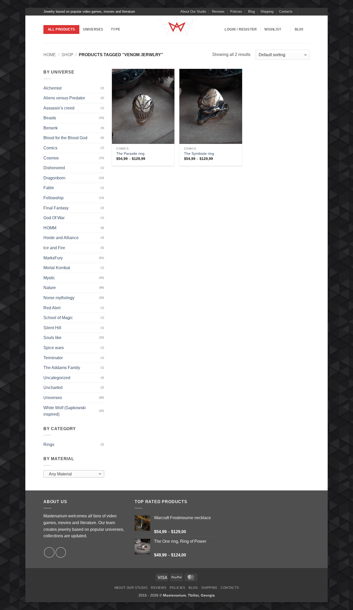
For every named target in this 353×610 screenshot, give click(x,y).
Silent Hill (52, 328)
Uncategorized (56, 378)
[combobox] (73, 473)
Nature (49, 287)
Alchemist (52, 88)
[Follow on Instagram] (307, 11)
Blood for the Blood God (65, 138)
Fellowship (53, 198)
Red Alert (51, 308)
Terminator (53, 358)
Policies (236, 11)
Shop (67, 55)
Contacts (286, 11)
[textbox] (72, 474)
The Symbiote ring (199, 153)
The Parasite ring (130, 153)
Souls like (52, 337)
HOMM (49, 228)
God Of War (54, 218)
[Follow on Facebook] (302, 11)
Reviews (218, 11)
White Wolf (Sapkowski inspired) (64, 411)
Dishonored (54, 168)
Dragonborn (54, 178)
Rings (48, 444)
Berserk (50, 128)
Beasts (49, 118)
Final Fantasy (55, 208)
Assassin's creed (58, 108)
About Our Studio (193, 11)
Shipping (266, 11)
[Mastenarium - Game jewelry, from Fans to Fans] (176, 29)
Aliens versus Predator (64, 98)
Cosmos (51, 158)
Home (49, 55)
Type (115, 29)
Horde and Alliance (61, 238)
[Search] (130, 29)
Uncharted (53, 387)
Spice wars (53, 348)
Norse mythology (58, 298)
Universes (93, 29)
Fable (48, 188)
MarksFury (53, 258)
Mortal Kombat (56, 268)
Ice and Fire (54, 248)
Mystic (49, 278)
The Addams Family (61, 367)
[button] (241, 29)
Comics (50, 148)
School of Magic (58, 317)
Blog (251, 11)
